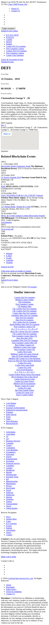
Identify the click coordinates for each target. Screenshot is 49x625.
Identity (9, 472)
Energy (9, 457)
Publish (9, 44)
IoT (7, 479)
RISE (3, 186)
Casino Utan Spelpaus (15, 55)
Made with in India (8, 557)
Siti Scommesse (24, 302)
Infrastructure (11, 475)
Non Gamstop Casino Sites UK (24, 336)
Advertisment (6, 222)
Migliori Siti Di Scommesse (24, 383)
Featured (9, 412)
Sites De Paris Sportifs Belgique (24, 356)
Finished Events (7, 62)
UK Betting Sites (24, 306)
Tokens (9, 501)
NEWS (9, 42)
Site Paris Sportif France (24, 390)
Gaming (9, 468)
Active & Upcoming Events (12, 60)
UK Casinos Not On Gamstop (25, 309)
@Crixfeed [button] (32, 287)
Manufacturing (12, 481)
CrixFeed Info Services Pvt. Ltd (20, 578)
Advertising (10, 432)
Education (10, 454)
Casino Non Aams (24, 352)
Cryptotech (10, 405)
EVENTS (10, 37)
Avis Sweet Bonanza (24, 370)
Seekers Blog (11, 519)
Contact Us (15, 11)
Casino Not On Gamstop (16, 46)
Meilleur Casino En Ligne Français (24, 354)
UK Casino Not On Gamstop (24, 322)
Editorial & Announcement (16, 410)
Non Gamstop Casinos (15, 49)
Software (9, 493)
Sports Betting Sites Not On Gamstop (24, 324)
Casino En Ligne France (24, 381)
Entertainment (11, 459)
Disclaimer (10, 587)
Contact (9, 535)
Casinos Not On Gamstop (16, 51)
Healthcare (10, 470)
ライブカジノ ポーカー (24, 372)
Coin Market (11, 403)
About (8, 532)
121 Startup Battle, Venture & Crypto (16, 207)
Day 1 (3, 125)
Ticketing (9, 499)
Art (7, 439)
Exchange (10, 461)
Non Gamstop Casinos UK (24, 327)
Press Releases (12, 421)
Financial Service (13, 463)
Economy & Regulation (15, 408)
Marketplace (11, 484)
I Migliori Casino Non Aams (24, 347)
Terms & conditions (14, 592)
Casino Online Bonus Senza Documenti (24, 375)
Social (8, 490)
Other (8, 419)
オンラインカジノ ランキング (24, 329)
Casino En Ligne (24, 363)
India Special (11, 414)
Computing (10, 448)
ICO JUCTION (12, 35)
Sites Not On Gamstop (25, 318)
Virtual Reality (12, 508)
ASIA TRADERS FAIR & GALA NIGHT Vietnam (22, 195)
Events (8, 526)
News (8, 517)
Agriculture (10, 434)
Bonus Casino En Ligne (24, 386)
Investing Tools (12, 477)
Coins (8, 521)
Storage (9, 497)
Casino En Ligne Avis (24, 392)
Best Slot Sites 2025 (25, 338)
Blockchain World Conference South (15, 166)
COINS (9, 40)
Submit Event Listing (9, 31)
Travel (8, 506)
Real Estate (10, 488)
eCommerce (11, 452)
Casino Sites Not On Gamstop (25, 313)
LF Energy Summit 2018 (11, 177)
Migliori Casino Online (24, 300)
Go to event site (7, 229)
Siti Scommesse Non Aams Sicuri (24, 377)
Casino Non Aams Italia (24, 365)
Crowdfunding (12, 450)
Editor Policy (11, 589)
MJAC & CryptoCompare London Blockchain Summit (23, 216)
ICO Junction (11, 523)
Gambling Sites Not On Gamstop (24, 315)
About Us (15, 8)
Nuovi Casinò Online (24, 395)
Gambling (10, 466)
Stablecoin (10, 495)
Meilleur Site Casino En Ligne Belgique (24, 358)
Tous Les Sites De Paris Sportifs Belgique (24, 361)
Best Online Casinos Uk (24, 345)
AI (7, 436)
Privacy (9, 486)
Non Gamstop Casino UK (24, 349)
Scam (8, 417)
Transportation (11, 504)
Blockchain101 (12, 423)
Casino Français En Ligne (24, 379)
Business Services (13, 441)
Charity (9, 445)
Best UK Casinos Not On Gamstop (25, 331)
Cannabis (9, 443)
